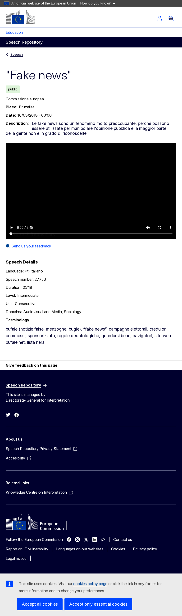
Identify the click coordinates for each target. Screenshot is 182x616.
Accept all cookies (40, 604)
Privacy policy (145, 549)
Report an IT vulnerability (27, 549)
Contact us (122, 539)
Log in (160, 18)
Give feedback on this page (31, 365)
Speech (16, 54)
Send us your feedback (31, 246)
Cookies (118, 549)
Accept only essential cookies (98, 604)
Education (14, 32)
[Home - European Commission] (20, 16)
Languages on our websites (79, 549)
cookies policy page (90, 583)
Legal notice (16, 558)
